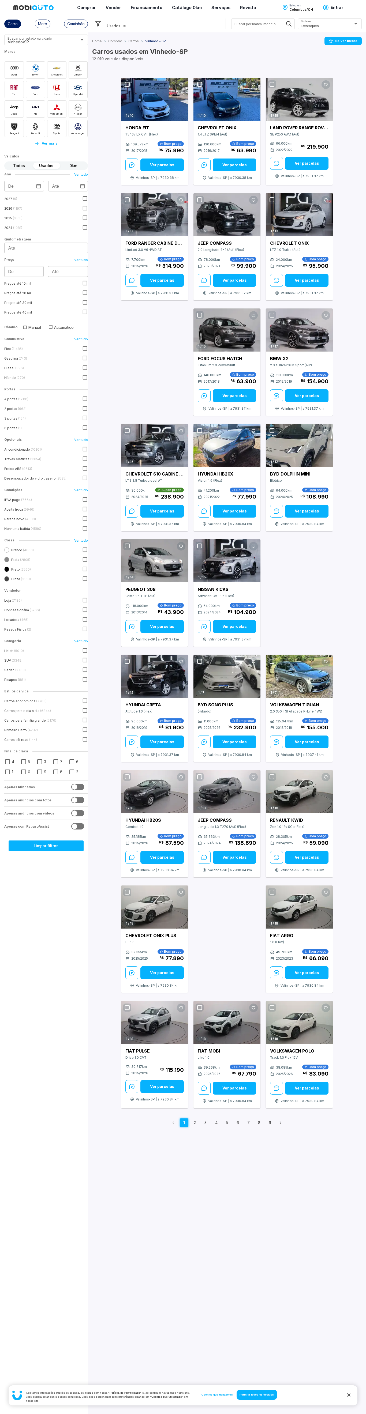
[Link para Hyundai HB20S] (154, 792)
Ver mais (50, 143)
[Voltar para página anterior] (173, 1122)
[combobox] (39, 41)
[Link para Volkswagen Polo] (299, 1022)
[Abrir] (82, 40)
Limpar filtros (46, 845)
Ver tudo (81, 174)
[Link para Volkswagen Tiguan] (299, 676)
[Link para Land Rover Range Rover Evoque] (299, 99)
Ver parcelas (162, 165)
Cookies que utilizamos (217, 1394)
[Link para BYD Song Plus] (226, 676)
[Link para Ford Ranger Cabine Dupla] (154, 214)
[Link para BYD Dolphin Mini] (299, 445)
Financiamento (146, 7)
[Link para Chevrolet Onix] (226, 99)
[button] (12, 24)
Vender (113, 7)
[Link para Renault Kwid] (299, 792)
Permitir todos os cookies (257, 1394)
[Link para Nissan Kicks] (226, 561)
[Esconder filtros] (98, 24)
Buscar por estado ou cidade (29, 38)
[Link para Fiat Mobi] (226, 1022)
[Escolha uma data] (38, 186)
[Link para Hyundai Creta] (154, 676)
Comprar (86, 7)
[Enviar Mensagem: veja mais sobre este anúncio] (131, 165)
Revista (248, 7)
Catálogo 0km (187, 7)
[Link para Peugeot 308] (154, 561)
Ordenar (306, 21)
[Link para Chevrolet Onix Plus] (154, 907)
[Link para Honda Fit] (154, 99)
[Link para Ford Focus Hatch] (226, 330)
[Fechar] (349, 1395)
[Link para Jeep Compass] (226, 214)
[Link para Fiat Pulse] (154, 1022)
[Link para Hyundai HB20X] (226, 445)
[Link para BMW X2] (299, 330)
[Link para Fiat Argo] (299, 907)
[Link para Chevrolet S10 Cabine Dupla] (154, 445)
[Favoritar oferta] (181, 84)
